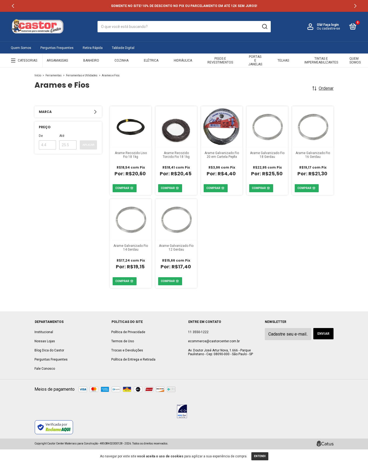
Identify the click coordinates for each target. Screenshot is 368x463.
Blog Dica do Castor (49, 350)
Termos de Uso (122, 341)
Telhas (283, 60)
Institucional (43, 332)
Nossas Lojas (44, 341)
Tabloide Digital (123, 48)
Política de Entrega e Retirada (133, 359)
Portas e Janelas (255, 60)
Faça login (331, 25)
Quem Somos (21, 48)
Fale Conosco (44, 369)
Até (61, 136)
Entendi (260, 456)
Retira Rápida (93, 48)
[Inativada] (182, 412)
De (41, 136)
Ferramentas (54, 75)
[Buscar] (264, 26)
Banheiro (91, 60)
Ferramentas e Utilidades (82, 75)
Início (37, 75)
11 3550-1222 (198, 332)
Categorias (27, 60)
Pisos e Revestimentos (220, 60)
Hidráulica (183, 60)
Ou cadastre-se (328, 28)
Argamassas (57, 60)
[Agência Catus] (325, 444)
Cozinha (121, 60)
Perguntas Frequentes (57, 48)
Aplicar (88, 144)
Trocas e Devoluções (127, 350)
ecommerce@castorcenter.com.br (214, 341)
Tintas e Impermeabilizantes (321, 60)
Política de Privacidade (128, 332)
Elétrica (151, 60)
